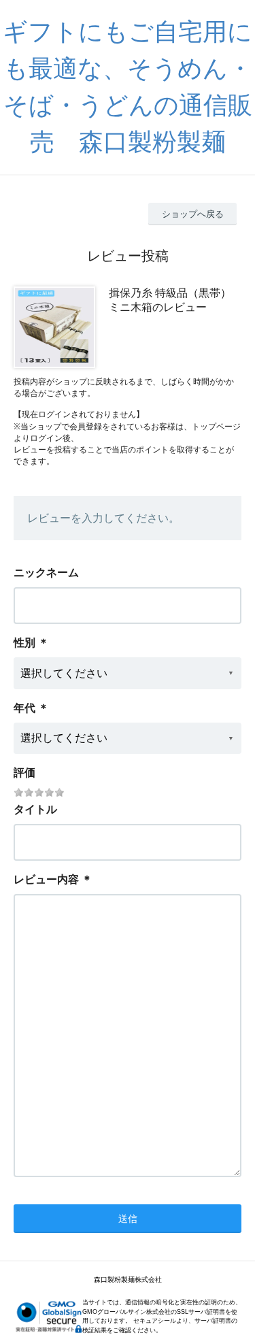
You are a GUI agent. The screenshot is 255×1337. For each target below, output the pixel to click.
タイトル (35, 809)
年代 (24, 708)
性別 (24, 642)
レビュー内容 (46, 879)
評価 (24, 772)
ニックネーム (46, 572)
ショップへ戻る (193, 214)
